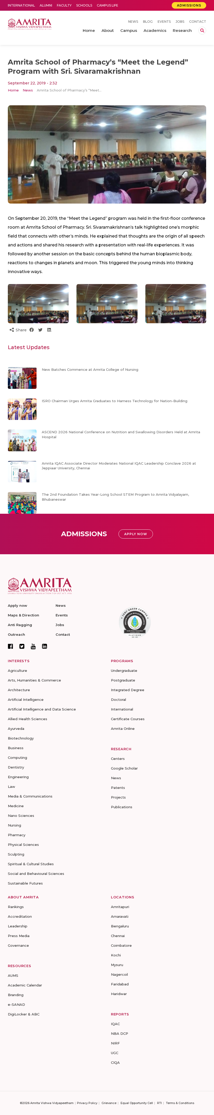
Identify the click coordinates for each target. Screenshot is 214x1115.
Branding (15, 995)
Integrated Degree (127, 690)
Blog (148, 22)
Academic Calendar (25, 985)
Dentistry (16, 767)
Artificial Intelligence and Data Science (42, 709)
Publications (121, 807)
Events (164, 22)
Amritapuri (120, 907)
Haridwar (119, 994)
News (133, 22)
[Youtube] (33, 646)
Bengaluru (120, 926)
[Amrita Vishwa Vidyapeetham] (29, 23)
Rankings (16, 907)
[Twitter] (22, 646)
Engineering (18, 777)
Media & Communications (30, 796)
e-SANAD (16, 1004)
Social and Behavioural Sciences (36, 873)
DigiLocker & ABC (23, 1014)
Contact (197, 22)
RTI (159, 1103)
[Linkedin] (44, 646)
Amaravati (119, 916)
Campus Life (107, 5)
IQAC (115, 1024)
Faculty (64, 5)
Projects (118, 797)
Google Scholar (124, 768)
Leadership (17, 926)
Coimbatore (121, 945)
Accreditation (20, 916)
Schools (84, 5)
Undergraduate (124, 670)
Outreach (16, 634)
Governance (18, 945)
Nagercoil (119, 974)
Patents (118, 787)
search (202, 30)
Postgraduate (123, 680)
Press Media (18, 936)
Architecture (19, 690)
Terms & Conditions (180, 1103)
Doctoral (118, 699)
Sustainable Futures (25, 883)
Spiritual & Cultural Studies (31, 864)
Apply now (17, 605)
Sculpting (16, 854)
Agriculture (17, 670)
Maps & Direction (23, 615)
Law (11, 786)
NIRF (115, 1043)
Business (15, 748)
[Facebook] (10, 646)
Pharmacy (16, 835)
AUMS (13, 975)
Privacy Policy (87, 1103)
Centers (118, 758)
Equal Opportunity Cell (137, 1103)
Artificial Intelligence (26, 699)
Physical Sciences (23, 844)
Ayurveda (16, 728)
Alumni (46, 5)
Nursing (14, 825)
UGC (114, 1053)
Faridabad (120, 984)
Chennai (118, 936)
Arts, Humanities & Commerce (34, 680)
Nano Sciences (21, 815)
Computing (17, 757)
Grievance (109, 1103)
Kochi (116, 955)
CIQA (115, 1062)
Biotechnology (21, 738)
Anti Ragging (20, 625)
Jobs (180, 22)
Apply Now (135, 534)
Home (13, 90)
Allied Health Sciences (27, 719)
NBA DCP (119, 1033)
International (21, 5)
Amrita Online (123, 728)
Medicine (16, 806)
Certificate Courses (128, 719)
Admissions (189, 5)
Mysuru (117, 965)
